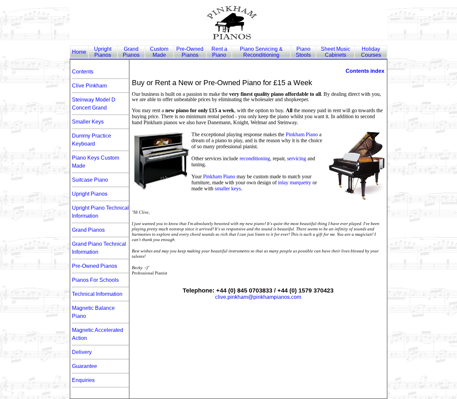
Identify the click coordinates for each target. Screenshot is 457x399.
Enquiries (83, 380)
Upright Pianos (89, 194)
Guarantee (84, 366)
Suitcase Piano (90, 180)
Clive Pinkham (89, 85)
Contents (82, 71)
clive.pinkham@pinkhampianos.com (258, 297)
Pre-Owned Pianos (94, 266)
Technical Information (97, 294)
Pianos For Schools (95, 280)
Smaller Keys (88, 122)
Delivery (82, 352)
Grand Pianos (88, 230)
